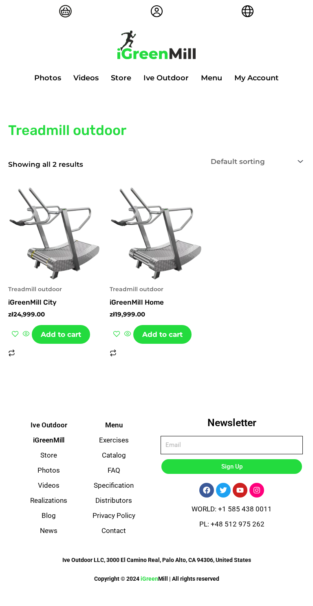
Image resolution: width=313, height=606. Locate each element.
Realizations (48, 500)
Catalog (114, 455)
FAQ (114, 470)
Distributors (113, 500)
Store (121, 77)
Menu (211, 77)
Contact (113, 530)
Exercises (114, 440)
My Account (256, 77)
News (48, 530)
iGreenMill (48, 440)
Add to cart (61, 334)
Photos (47, 77)
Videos (86, 77)
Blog (49, 515)
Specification (114, 485)
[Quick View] (26, 334)
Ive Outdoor (166, 77)
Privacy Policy (114, 515)
